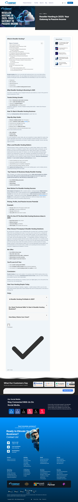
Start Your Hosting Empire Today (16, 65)
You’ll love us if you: (15, 62)
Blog (46, 2)
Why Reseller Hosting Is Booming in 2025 (18, 46)
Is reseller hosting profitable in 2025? (18, 67)
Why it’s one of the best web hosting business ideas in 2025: (22, 58)
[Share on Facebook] (43, 13)
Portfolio (36, 2)
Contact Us (51, 2)
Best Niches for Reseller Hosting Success (18, 54)
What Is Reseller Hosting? (15, 44)
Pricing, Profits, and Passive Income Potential (19, 55)
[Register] (62, 2)
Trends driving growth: (14, 47)
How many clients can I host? (17, 70)
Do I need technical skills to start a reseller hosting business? (22, 69)
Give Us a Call (15, 442)
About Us (42, 2)
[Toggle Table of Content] (41, 43)
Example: (13, 57)
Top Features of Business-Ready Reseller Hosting (19, 53)
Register (65, 2)
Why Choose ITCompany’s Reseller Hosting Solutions (20, 59)
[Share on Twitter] (44, 13)
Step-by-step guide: (15, 50)
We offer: (13, 61)
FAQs (11, 66)
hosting (25, 121)
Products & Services (27, 2)
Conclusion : (12, 63)
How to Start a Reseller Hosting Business (18, 49)
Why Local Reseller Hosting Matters (17, 51)
